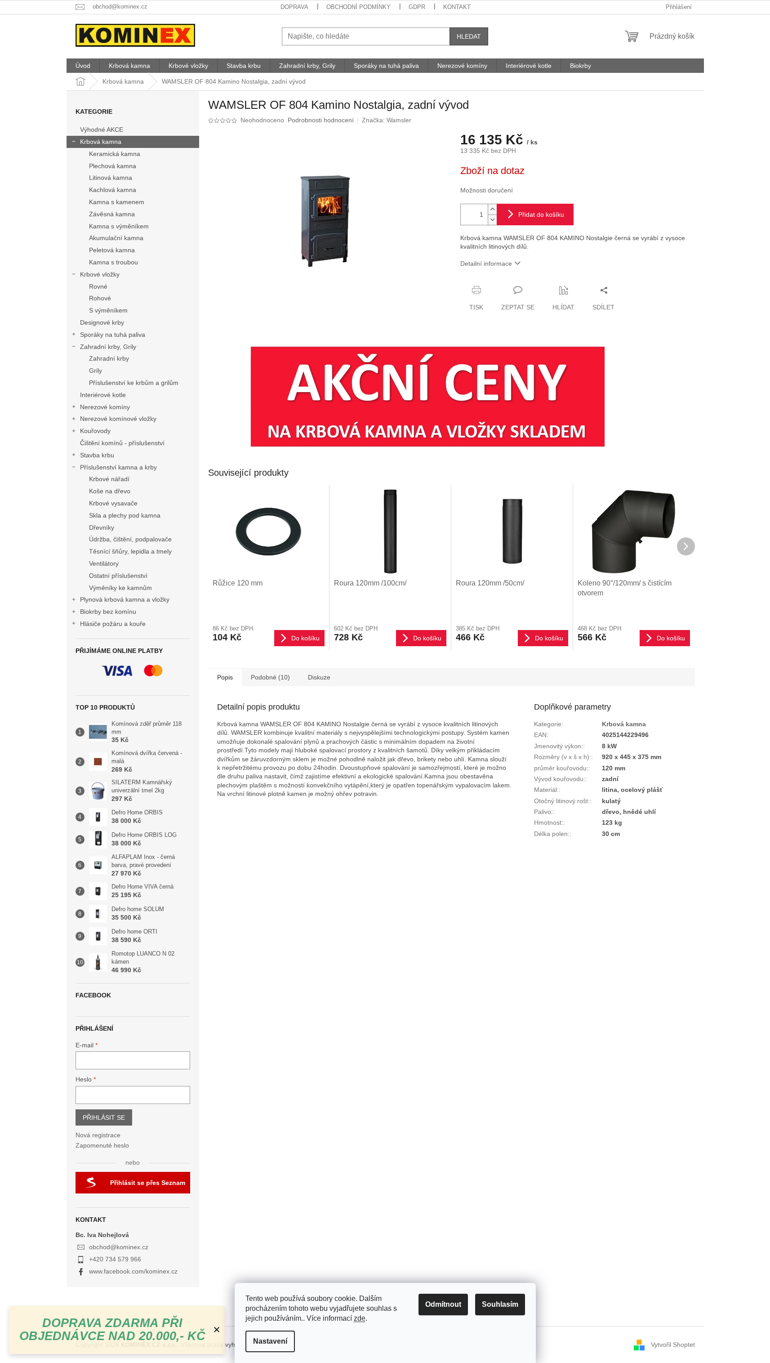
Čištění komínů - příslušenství (122, 443)
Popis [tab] (225, 677)
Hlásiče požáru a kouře (113, 623)
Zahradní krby (109, 358)
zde (359, 1318)
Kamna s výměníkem (119, 226)
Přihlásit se (104, 1117)
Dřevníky (101, 527)
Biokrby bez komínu (108, 611)
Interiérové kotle (103, 394)
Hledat (469, 36)
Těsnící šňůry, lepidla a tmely (130, 551)
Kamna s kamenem (116, 202)
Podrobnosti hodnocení (321, 120)
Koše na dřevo (109, 491)
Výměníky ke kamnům (120, 587)
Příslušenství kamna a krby (118, 467)
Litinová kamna (110, 177)
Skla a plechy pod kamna (124, 515)
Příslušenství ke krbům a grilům (133, 382)
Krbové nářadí (109, 479)
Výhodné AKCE (101, 129)
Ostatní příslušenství (118, 575)
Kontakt (457, 7)
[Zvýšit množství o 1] (492, 209)
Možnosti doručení (486, 190)
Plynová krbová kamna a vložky (124, 599)
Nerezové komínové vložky (118, 418)
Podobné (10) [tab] (270, 677)
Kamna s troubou (113, 262)
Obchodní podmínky (358, 7)
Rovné (98, 286)
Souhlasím (500, 1304)
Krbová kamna (100, 141)
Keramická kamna (114, 153)
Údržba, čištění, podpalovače (130, 539)
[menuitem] (83, 65)
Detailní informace (486, 263)
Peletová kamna (112, 250)
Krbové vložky (100, 274)
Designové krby (102, 322)
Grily (95, 370)
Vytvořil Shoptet (673, 1344)
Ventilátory (104, 563)
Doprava (294, 7)
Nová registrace (98, 1135)
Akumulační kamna (116, 237)
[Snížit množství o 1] (492, 220)
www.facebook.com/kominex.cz (133, 1271)
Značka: (386, 120)
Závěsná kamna (112, 214)
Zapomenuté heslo (102, 1145)
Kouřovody (95, 430)
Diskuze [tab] (319, 677)
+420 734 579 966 (115, 1259)
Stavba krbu (97, 455)
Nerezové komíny (105, 407)
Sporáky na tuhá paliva (112, 334)
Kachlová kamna (112, 189)
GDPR (417, 7)
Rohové (100, 298)
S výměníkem (108, 310)
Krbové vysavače (113, 503)
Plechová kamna (112, 166)
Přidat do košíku (541, 214)
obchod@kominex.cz (118, 1247)
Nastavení (270, 1341)
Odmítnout (443, 1304)
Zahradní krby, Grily (108, 346)
